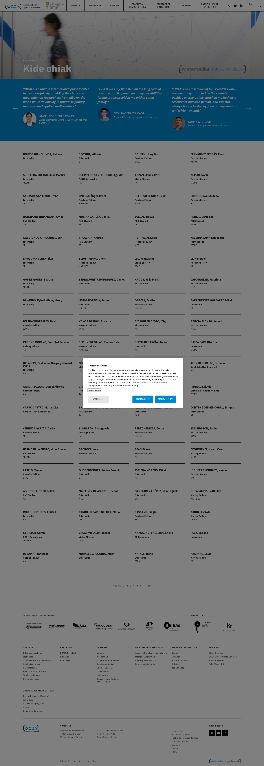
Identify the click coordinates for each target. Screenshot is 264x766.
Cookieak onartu (143, 399)
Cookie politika (94, 390)
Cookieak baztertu (165, 399)
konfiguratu (98, 399)
